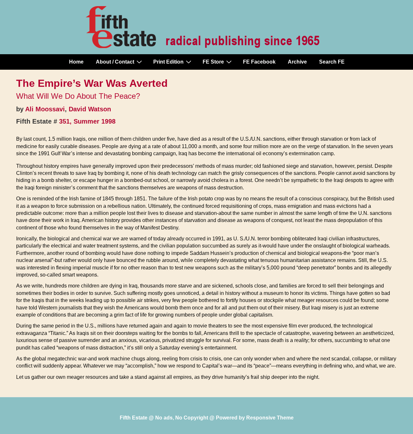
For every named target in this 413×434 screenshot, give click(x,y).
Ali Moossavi (45, 109)
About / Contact (115, 62)
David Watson (90, 109)
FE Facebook (259, 62)
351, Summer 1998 (87, 121)
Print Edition (168, 62)
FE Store (213, 62)
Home (76, 62)
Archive (297, 62)
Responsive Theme (270, 417)
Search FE (332, 62)
